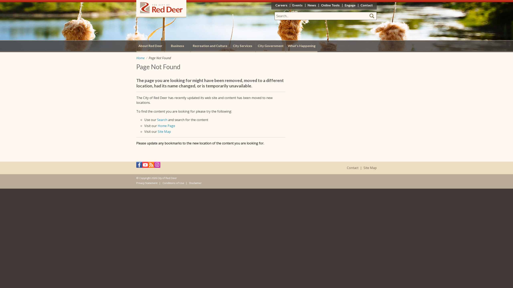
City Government (271, 46)
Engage (350, 5)
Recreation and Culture (210, 46)
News (312, 5)
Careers (281, 5)
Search (162, 120)
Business (177, 46)
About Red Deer (150, 46)
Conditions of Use (173, 183)
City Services (242, 46)
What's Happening (301, 46)
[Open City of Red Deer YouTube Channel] (145, 166)
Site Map (164, 131)
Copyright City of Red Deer (158, 178)
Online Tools (330, 5)
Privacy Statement (147, 183)
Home (140, 58)
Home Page (166, 126)
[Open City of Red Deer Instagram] (157, 166)
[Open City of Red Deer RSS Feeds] (151, 166)
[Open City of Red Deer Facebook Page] (139, 166)
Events (297, 5)
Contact (352, 168)
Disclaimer (195, 183)
